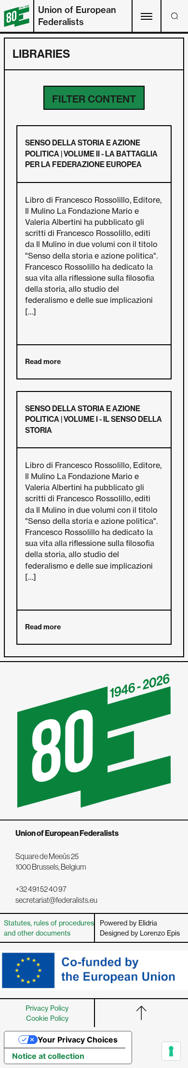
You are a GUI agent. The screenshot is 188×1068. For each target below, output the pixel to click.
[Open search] (174, 16)
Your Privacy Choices (78, 1039)
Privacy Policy (47, 1008)
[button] (94, 98)
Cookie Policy (47, 1018)
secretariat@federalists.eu (56, 900)
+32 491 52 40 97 (41, 889)
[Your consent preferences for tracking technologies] (171, 1051)
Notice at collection (48, 1056)
